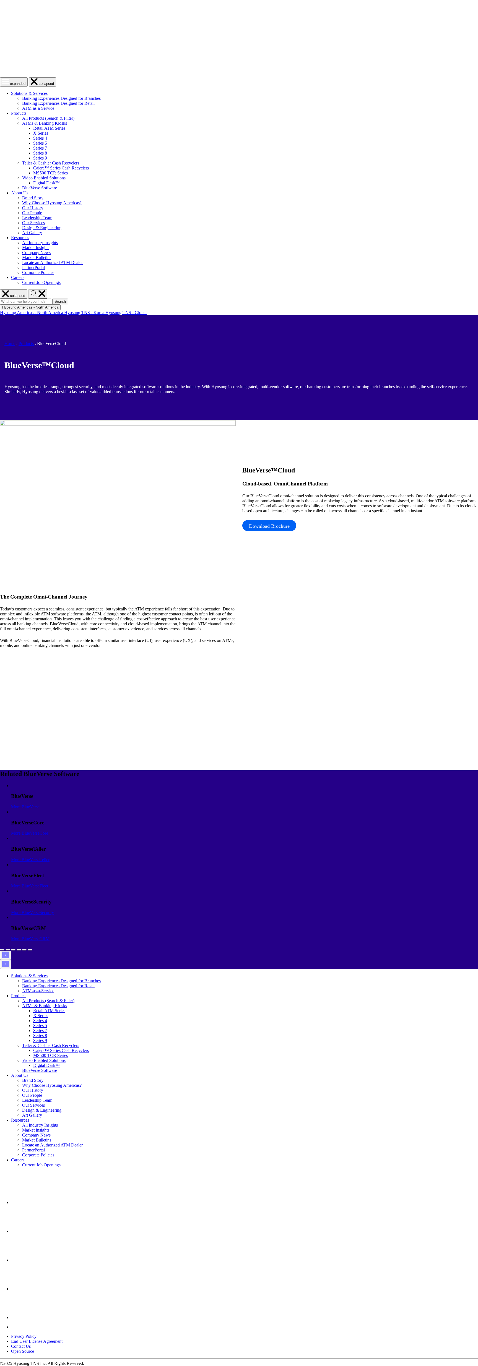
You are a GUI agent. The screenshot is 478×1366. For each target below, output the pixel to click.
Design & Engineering (41, 227)
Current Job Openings (41, 282)
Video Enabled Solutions (44, 178)
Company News (36, 252)
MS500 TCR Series (50, 173)
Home (9, 343)
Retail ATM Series (49, 128)
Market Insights (35, 247)
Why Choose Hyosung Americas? (52, 202)
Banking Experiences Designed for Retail (58, 103)
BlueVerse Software (39, 188)
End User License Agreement (37, 1341)
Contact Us (21, 1346)
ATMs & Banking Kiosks (44, 123)
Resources (20, 237)
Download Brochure (269, 526)
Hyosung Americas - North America (32, 312)
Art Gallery (32, 232)
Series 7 (40, 148)
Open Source (22, 1351)
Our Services (33, 222)
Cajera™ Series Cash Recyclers (61, 168)
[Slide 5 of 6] (24, 949)
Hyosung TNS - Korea (84, 312)
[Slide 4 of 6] (19, 949)
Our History (32, 207)
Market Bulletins (36, 257)
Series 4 (40, 138)
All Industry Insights (40, 242)
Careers (17, 277)
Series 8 (40, 153)
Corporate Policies (38, 272)
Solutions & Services (29, 93)
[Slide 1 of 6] (2, 949)
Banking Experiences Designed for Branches (61, 98)
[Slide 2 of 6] (8, 949)
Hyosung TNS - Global (126, 312)
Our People (32, 212)
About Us (19, 192)
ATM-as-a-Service (38, 108)
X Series (40, 133)
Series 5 (40, 143)
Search (61, 301)
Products (18, 113)
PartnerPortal (33, 267)
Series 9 (40, 158)
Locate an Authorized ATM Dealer (52, 262)
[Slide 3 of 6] (13, 949)
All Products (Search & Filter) (48, 118)
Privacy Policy (24, 1336)
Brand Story (32, 197)
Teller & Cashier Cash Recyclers (50, 163)
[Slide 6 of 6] (30, 949)
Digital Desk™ (46, 183)
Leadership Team (37, 217)
